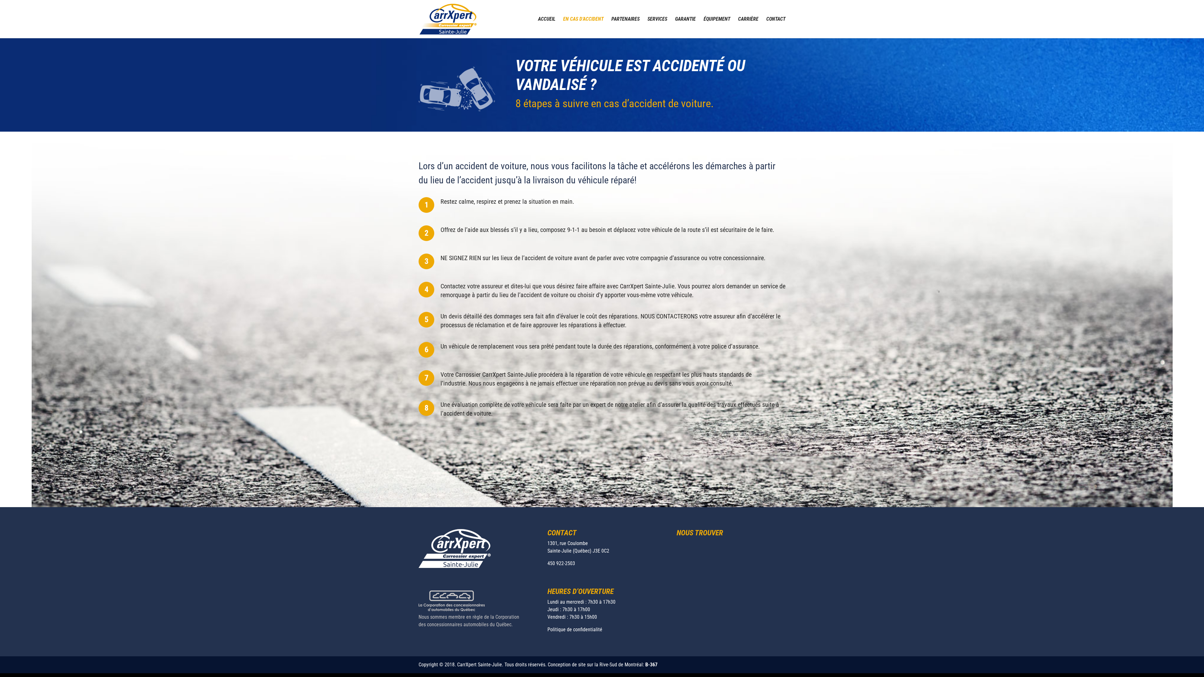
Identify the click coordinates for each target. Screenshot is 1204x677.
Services (657, 19)
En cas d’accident (583, 19)
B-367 (651, 665)
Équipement (717, 19)
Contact (775, 19)
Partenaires (625, 19)
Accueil (546, 19)
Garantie (685, 19)
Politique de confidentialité (574, 629)
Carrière (748, 19)
